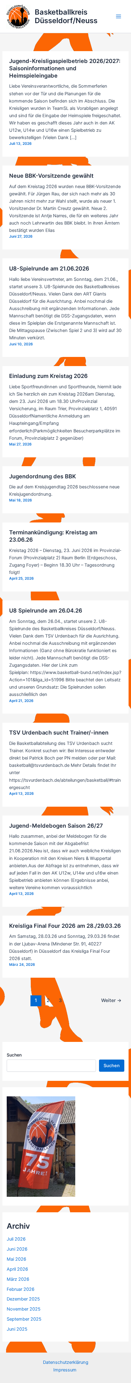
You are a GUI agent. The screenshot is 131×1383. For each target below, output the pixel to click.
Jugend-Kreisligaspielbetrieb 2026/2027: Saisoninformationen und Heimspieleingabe (64, 68)
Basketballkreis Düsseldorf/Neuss (66, 16)
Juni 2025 (17, 1329)
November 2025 (24, 1309)
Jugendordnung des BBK (42, 476)
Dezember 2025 (23, 1299)
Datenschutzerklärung (65, 1362)
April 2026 (17, 1269)
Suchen (14, 1054)
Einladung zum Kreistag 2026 (48, 375)
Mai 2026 (16, 1259)
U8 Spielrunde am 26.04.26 (45, 610)
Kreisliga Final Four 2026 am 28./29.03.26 (65, 925)
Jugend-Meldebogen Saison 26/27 (56, 825)
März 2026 (18, 1279)
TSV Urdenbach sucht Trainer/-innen (58, 732)
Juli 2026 (16, 1239)
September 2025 (24, 1319)
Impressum (65, 1370)
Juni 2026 (17, 1249)
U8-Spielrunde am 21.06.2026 (49, 268)
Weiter (111, 1000)
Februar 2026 (20, 1289)
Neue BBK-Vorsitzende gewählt (51, 175)
